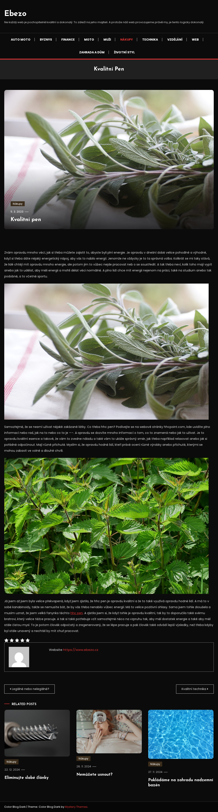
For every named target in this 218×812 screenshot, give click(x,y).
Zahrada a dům (92, 52)
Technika (150, 39)
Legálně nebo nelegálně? (30, 689)
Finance (68, 39)
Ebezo (15, 14)
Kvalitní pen (26, 219)
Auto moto (20, 39)
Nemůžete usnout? (94, 775)
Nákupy (126, 39)
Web (195, 39)
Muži (107, 39)
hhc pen (76, 613)
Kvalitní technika (194, 689)
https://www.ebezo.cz (80, 649)
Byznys (46, 39)
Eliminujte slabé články (26, 778)
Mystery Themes (76, 807)
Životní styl (124, 52)
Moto (89, 39)
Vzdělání (174, 39)
